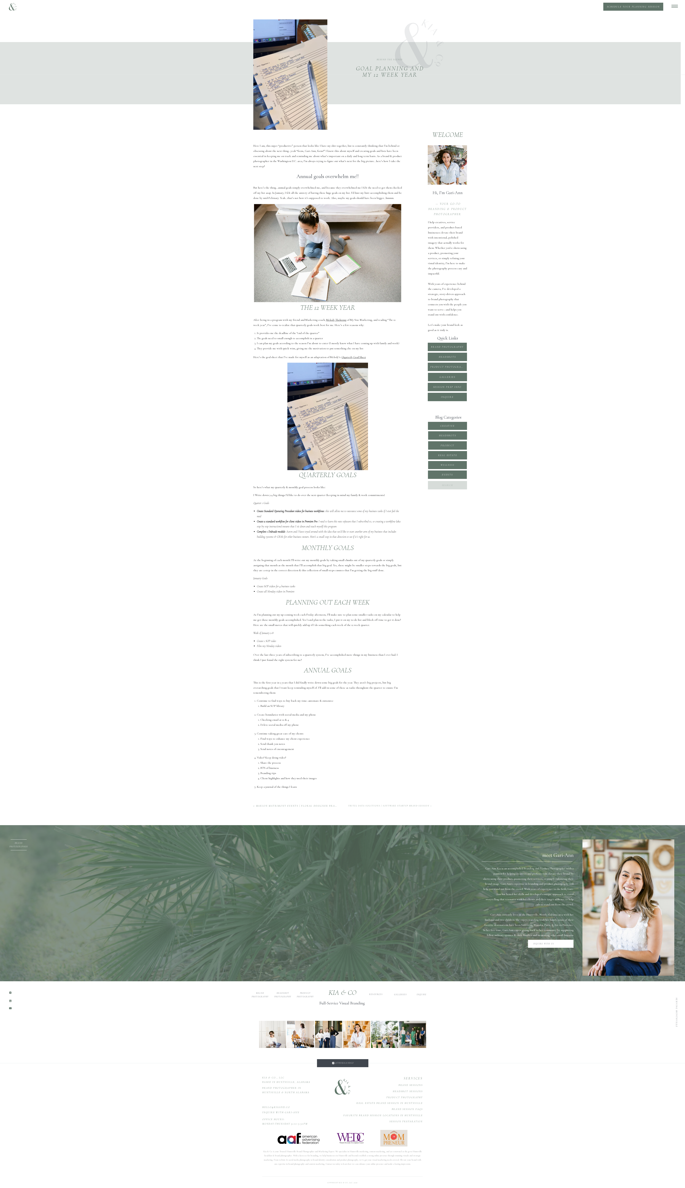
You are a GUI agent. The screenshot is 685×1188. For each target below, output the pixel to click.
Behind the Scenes (390, 59)
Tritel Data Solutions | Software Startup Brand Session (389, 805)
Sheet (362, 357)
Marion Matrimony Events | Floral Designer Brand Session (304, 805)
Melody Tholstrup (336, 320)
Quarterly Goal (350, 357)
